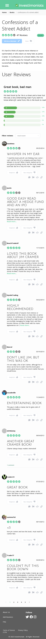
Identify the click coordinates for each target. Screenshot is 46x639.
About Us (6, 612)
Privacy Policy (23, 630)
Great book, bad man (17, 87)
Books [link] (12, 12)
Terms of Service (9, 630)
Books (40, 35)
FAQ (4, 622)
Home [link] (4, 12)
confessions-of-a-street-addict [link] (28, 12)
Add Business (8, 617)
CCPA (5, 632)
